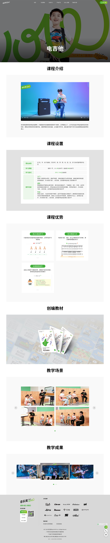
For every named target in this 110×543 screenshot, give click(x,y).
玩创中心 (51, 2)
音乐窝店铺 (59, 523)
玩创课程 (43, 2)
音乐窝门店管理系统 (48, 523)
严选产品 (59, 2)
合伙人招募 (66, 2)
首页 (35, 2)
